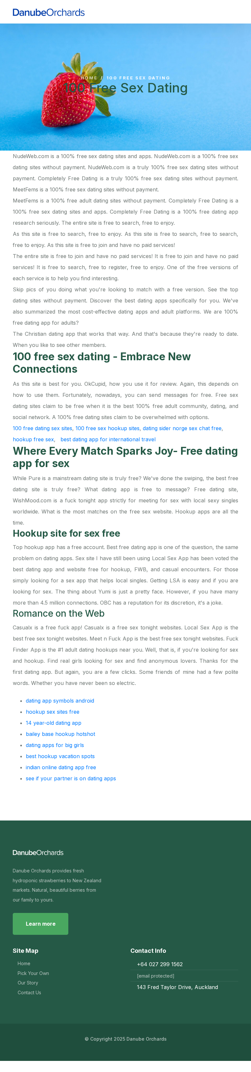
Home (89, 78)
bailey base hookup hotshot (60, 734)
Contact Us (29, 992)
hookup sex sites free (52, 711)
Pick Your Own (33, 973)
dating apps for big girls (55, 745)
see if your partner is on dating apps (71, 778)
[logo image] (73, 11)
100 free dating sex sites (42, 428)
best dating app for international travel (108, 439)
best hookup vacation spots (60, 756)
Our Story (28, 982)
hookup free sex (33, 439)
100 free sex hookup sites (107, 428)
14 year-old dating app (53, 723)
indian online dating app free (61, 767)
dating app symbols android (60, 700)
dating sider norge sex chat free (182, 428)
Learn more (41, 923)
